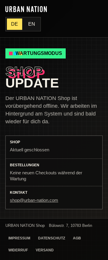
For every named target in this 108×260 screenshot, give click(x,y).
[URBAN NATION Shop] (26, 9)
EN (31, 24)
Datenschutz (51, 238)
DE (14, 24)
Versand (45, 250)
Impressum (19, 238)
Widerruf (18, 250)
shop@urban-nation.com (34, 200)
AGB (77, 238)
